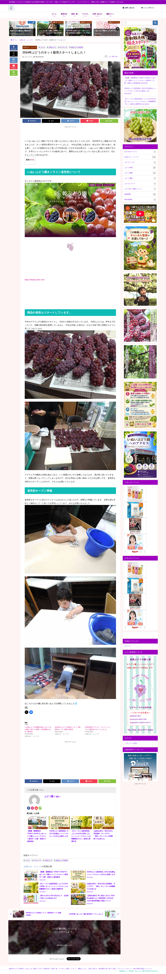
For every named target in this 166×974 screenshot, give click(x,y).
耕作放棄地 (139, 199)
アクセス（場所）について (67, 968)
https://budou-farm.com (34, 280)
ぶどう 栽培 (139, 167)
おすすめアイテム (139, 151)
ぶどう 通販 (139, 178)
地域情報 (139, 194)
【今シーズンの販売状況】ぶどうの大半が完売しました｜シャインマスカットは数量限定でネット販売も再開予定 (140, 101)
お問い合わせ (129, 7)
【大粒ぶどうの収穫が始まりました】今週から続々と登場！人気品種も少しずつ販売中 (38, 729)
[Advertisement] (70, 133)
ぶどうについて (139, 183)
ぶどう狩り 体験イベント (139, 189)
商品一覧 (54, 968)
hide (32, 159)
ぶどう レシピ (139, 162)
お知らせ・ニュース (29, 47)
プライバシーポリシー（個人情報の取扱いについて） (135, 968)
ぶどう (43, 47)
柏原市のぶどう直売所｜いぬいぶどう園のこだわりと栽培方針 (29, 968)
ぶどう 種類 (139, 173)
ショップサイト (148, 7)
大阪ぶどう (52, 47)
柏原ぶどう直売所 (77, 47)
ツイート (127, 646)
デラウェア (63, 47)
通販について (82, 968)
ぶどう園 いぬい (113, 56)
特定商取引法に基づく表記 (107, 968)
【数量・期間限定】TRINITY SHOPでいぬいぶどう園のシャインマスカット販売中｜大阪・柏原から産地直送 (140, 80)
